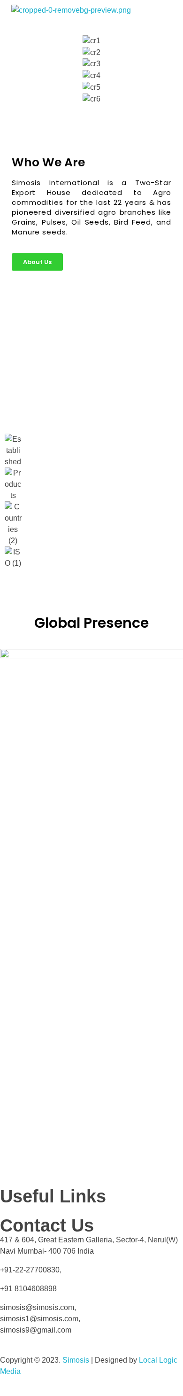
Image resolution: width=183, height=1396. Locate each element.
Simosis (75, 1360)
